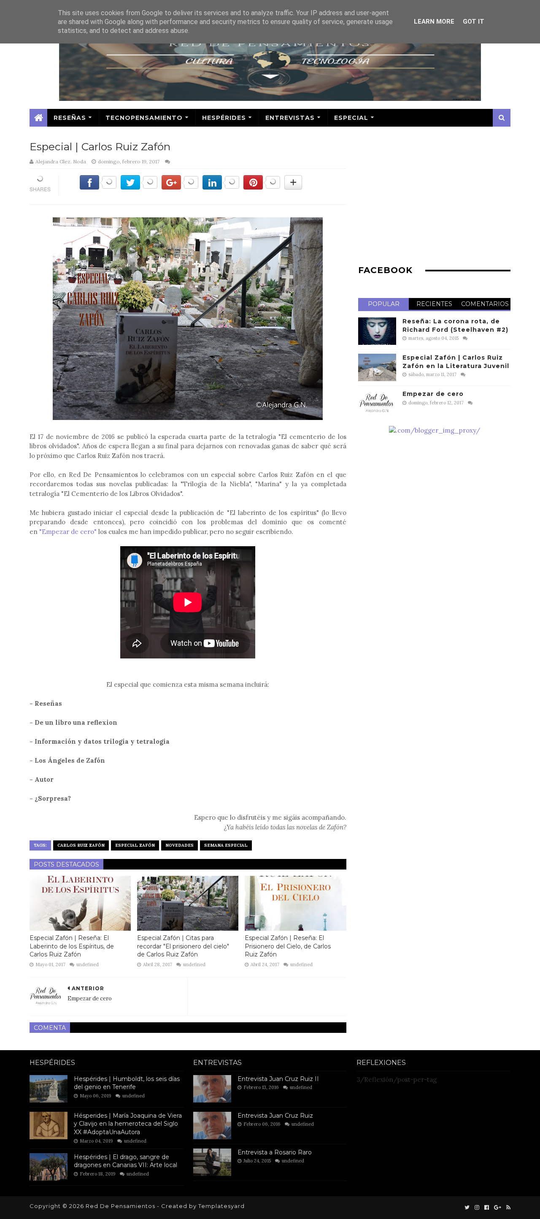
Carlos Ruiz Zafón (81, 845)
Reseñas (70, 118)
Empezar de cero (433, 394)
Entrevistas (290, 118)
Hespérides (224, 118)
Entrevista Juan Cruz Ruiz (275, 1115)
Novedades (179, 845)
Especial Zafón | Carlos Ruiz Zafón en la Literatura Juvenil (455, 362)
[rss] (507, 1208)
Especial (351, 118)
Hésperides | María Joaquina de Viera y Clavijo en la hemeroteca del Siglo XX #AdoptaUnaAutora (128, 1124)
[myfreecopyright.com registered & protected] (434, 430)
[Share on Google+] (180, 187)
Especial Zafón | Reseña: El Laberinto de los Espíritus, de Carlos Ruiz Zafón (72, 946)
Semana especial (226, 845)
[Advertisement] (434, 198)
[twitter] (467, 1208)
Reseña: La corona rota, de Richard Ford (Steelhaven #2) (455, 325)
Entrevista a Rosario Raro (275, 1152)
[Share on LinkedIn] (220, 187)
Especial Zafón (135, 845)
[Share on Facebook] (98, 187)
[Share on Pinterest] (261, 187)
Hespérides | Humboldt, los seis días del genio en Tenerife (127, 1083)
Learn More (434, 21)
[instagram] (477, 1208)
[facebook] (487, 1208)
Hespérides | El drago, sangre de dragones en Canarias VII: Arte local (125, 1161)
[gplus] (497, 1208)
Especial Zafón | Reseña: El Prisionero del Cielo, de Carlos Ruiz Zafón (288, 946)
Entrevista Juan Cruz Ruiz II (278, 1079)
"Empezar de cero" (68, 532)
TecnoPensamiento (144, 118)
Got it (473, 21)
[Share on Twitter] (139, 187)
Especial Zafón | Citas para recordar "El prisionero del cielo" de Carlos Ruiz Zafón (183, 946)
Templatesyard (221, 1206)
